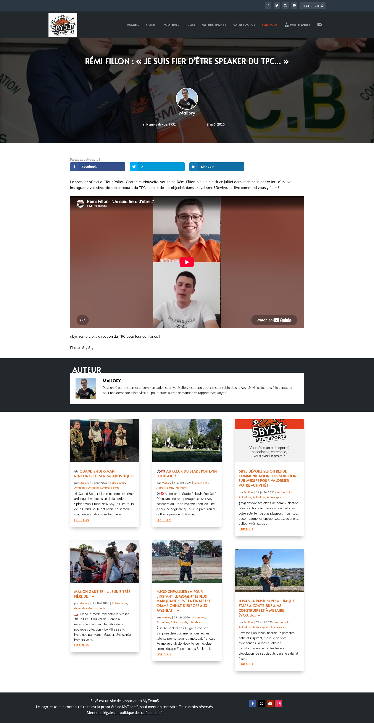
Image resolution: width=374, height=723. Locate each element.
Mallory (187, 113)
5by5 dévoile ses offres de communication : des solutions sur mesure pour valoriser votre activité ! (268, 478)
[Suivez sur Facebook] (252, 703)
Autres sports (214, 25)
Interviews (181, 487)
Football (171, 25)
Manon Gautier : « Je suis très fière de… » (102, 594)
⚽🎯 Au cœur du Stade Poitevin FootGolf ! (186, 473)
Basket (151, 25)
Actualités (80, 487)
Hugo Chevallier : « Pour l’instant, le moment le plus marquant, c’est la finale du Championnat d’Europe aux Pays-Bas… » (183, 601)
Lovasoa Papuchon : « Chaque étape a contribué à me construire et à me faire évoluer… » (267, 607)
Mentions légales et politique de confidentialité (125, 712)
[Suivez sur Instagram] (278, 703)
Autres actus (244, 25)
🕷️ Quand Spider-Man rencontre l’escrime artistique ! (104, 473)
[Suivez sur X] (261, 703)
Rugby (190, 25)
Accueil (133, 25)
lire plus (81, 519)
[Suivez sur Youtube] (270, 703)
